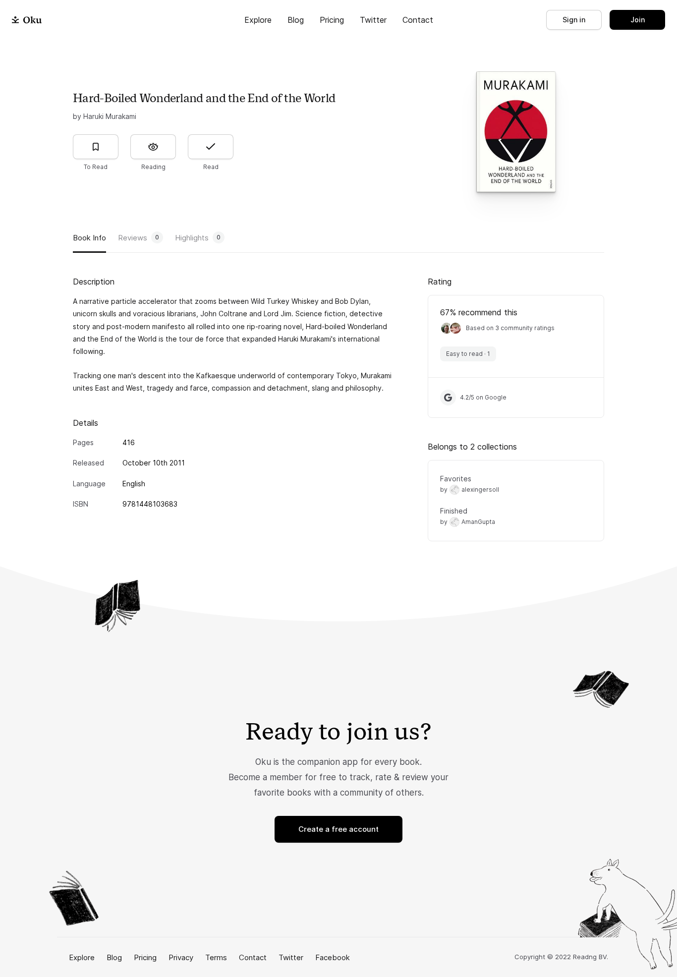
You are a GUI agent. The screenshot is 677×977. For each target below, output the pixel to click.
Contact (417, 20)
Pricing (332, 20)
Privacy (181, 957)
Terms (216, 957)
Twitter (373, 20)
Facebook (332, 957)
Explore (258, 20)
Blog (295, 20)
